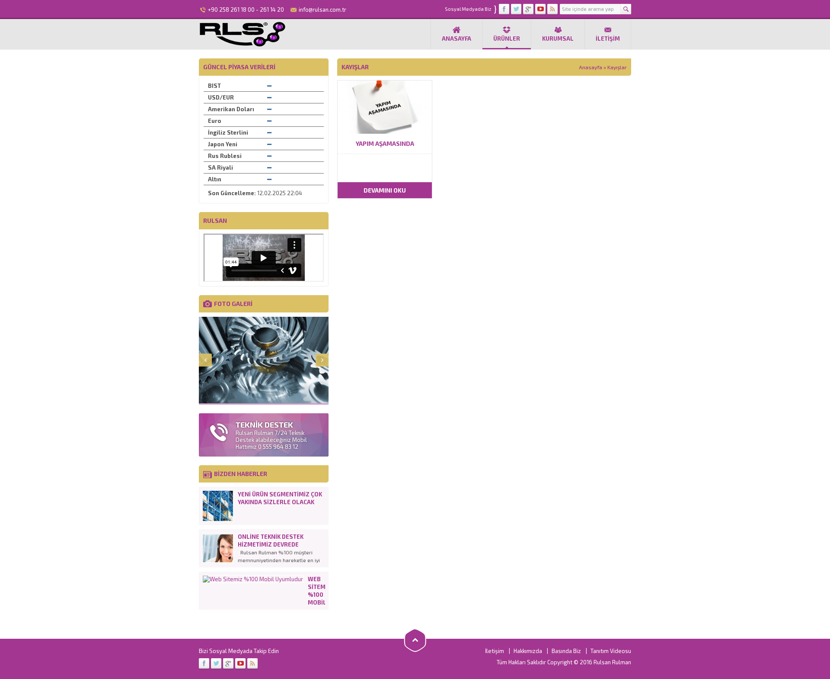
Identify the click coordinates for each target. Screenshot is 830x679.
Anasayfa (456, 38)
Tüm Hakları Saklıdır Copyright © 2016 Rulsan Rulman (564, 662)
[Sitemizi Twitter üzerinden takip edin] (516, 9)
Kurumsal (558, 38)
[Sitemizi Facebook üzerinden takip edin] (504, 9)
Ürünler (506, 38)
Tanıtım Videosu (611, 650)
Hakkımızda (528, 650)
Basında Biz (566, 650)
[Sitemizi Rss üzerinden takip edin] (552, 9)
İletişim (608, 38)
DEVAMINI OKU (385, 190)
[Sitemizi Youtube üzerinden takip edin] (540, 9)
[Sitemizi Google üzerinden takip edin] (528, 9)
